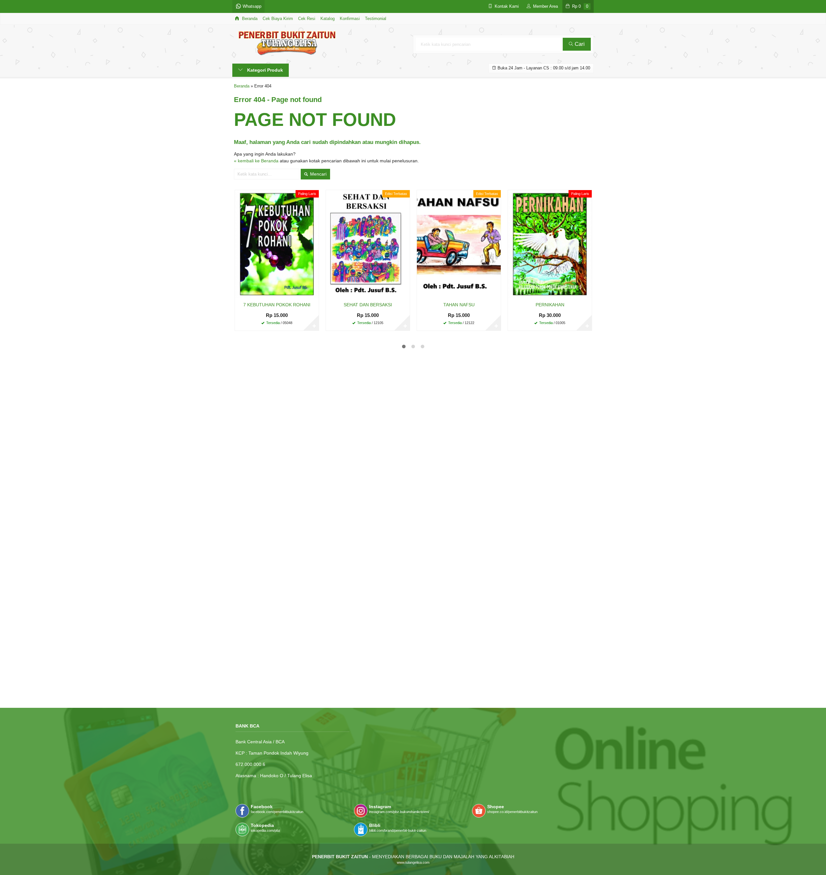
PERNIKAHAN (550, 304)
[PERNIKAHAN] (550, 244)
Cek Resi (306, 18)
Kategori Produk (264, 70)
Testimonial (375, 18)
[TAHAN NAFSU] (459, 244)
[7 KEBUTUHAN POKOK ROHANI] (277, 244)
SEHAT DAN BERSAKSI (368, 304)
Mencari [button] (318, 174)
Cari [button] (579, 44)
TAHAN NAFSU (459, 304)
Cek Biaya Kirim (278, 18)
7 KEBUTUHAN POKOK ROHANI (276, 304)
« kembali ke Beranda (256, 160)
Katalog (327, 18)
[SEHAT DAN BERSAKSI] (368, 244)
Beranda (249, 18)
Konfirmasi (350, 18)
